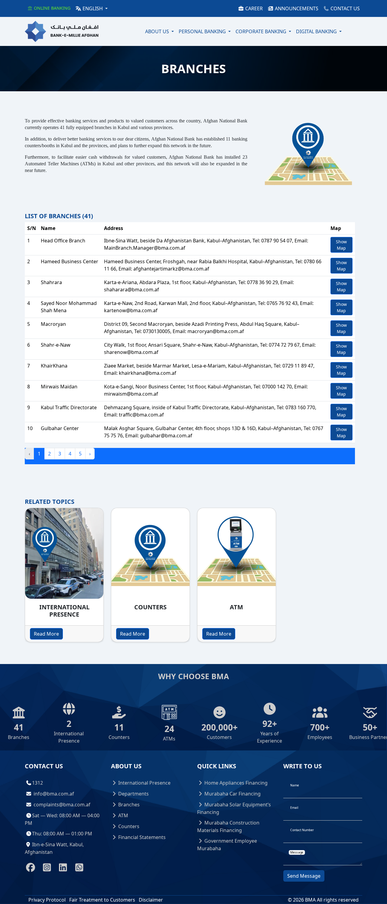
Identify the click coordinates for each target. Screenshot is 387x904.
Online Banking (51, 8)
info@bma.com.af (54, 793)
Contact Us (344, 8)
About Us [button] (157, 31)
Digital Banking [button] (317, 31)
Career (253, 8)
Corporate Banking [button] (262, 31)
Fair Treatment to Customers (102, 899)
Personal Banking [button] (203, 31)
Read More (46, 633)
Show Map (341, 245)
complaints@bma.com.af (62, 804)
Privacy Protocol (47, 899)
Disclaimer (151, 899)
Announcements (296, 8)
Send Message (303, 876)
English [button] (92, 8)
